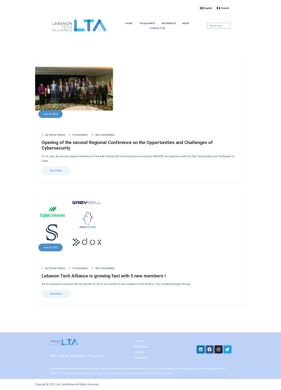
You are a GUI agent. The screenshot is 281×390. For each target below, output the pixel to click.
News (185, 23)
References (169, 23)
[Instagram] (218, 349)
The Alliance (147, 23)
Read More (56, 170)
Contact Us (157, 28)
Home (129, 23)
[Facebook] (210, 349)
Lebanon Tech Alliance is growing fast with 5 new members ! (104, 276)
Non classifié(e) (104, 134)
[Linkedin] (201, 349)
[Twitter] (227, 349)
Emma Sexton (57, 134)
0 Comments (80, 134)
